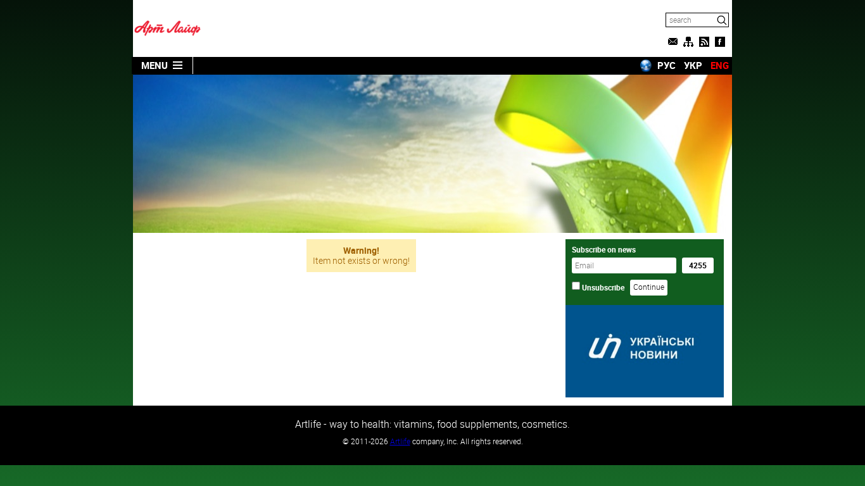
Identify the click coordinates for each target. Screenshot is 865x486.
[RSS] (704, 42)
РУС (666, 65)
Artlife (400, 441)
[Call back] (672, 42)
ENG (719, 65)
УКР (693, 65)
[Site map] (688, 42)
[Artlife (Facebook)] (720, 42)
